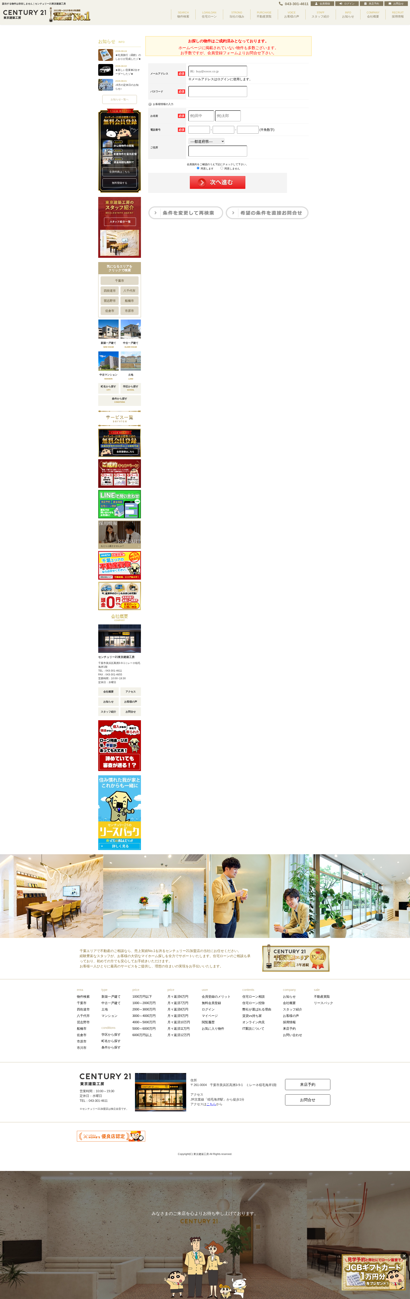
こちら (211, 1104)
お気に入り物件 (213, 1028)
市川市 (81, 1047)
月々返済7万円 (177, 1003)
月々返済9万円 (177, 1015)
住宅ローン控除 (253, 1003)
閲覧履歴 (208, 1022)
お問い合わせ (292, 1035)
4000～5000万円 (144, 1022)
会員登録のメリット (216, 996)
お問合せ (398, 3)
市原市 (129, 310)
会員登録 (325, 3)
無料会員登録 (211, 1003)
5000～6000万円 (144, 1028)
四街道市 (110, 290)
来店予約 (374, 3)
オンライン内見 (253, 1022)
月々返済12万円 (178, 1035)
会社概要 (108, 691)
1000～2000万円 (144, 1003)
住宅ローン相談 (253, 996)
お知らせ (108, 701)
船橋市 (129, 300)
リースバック (323, 1003)
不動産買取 (322, 996)
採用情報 (289, 1022)
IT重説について (253, 1028)
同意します (207, 168)
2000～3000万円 (144, 1009)
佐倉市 (109, 310)
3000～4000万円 (144, 1015)
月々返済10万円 (178, 1022)
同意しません (232, 168)
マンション (109, 1015)
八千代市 (129, 290)
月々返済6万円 (177, 996)
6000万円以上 (142, 1035)
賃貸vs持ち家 (252, 1015)
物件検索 (83, 996)
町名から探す (111, 1040)
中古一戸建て (111, 1003)
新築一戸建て (111, 996)
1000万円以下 (142, 996)
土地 (104, 1009)
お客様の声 (130, 701)
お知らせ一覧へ (120, 99)
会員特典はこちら (119, 171)
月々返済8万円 (177, 1009)
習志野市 (110, 300)
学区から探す (111, 1034)
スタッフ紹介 (108, 711)
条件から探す (111, 1047)
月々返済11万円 (178, 1028)
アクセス (131, 691)
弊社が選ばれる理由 (256, 1009)
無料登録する (119, 182)
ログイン (349, 3)
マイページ (210, 1015)
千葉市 (119, 280)
